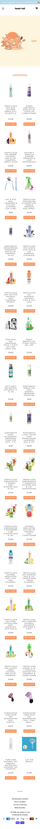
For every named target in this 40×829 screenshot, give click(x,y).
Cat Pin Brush (29, 761)
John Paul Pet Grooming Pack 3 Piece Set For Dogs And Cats (11, 344)
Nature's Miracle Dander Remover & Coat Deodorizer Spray (29, 157)
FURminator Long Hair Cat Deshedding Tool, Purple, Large (11, 717)
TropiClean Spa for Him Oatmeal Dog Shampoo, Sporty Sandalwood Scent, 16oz (10, 297)
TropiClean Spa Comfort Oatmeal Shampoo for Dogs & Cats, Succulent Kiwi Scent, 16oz (29, 624)
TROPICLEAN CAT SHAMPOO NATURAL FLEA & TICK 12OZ (29, 297)
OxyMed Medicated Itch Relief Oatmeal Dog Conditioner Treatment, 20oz (29, 531)
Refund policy (20, 808)
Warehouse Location (20, 799)
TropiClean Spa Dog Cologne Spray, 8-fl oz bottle (10, 109)
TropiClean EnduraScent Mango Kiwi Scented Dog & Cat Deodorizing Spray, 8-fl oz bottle (11, 484)
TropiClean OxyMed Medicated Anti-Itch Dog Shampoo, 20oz (10, 577)
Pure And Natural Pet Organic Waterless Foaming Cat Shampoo (11, 764)
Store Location (20, 802)
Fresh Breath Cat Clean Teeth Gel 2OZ (29, 342)
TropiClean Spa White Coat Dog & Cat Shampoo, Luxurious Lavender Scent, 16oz (29, 250)
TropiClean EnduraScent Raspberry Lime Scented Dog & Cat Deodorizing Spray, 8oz (11, 531)
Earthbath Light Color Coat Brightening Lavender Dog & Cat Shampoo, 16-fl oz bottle (29, 437)
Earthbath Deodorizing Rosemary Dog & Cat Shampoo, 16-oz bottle (11, 250)
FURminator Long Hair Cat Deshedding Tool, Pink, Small (29, 717)
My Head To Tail (23, 812)
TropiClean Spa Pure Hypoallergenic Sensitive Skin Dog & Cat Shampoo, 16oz (11, 624)
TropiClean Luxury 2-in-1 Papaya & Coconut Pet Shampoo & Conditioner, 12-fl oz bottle (29, 671)
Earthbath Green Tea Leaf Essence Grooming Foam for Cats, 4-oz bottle (29, 391)
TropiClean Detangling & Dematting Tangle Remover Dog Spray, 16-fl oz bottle (29, 204)
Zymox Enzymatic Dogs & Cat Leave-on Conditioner (29, 109)
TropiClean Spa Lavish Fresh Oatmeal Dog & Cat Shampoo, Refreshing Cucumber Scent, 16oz (10, 671)
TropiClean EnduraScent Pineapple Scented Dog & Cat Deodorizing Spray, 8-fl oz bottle (29, 484)
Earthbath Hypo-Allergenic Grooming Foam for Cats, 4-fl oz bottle (11, 437)
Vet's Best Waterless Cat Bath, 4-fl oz (11, 389)
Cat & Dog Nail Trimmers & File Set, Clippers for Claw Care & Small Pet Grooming (11, 204)
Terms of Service (20, 805)
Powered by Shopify (20, 815)
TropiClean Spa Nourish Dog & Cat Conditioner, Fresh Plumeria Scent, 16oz (29, 577)
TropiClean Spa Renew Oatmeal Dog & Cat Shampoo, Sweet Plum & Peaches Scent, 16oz (10, 157)
